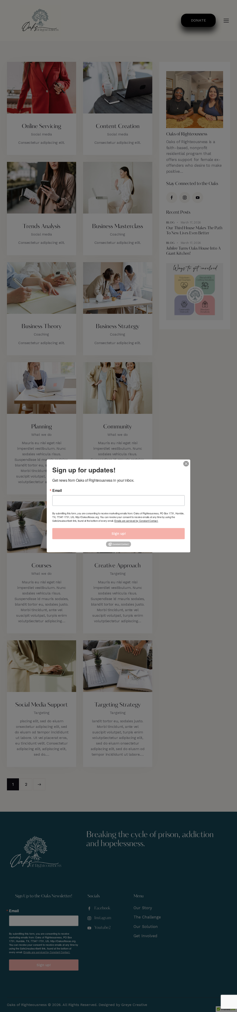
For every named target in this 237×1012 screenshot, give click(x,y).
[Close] (186, 463)
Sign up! (119, 533)
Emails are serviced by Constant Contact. (136, 520)
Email (57, 490)
